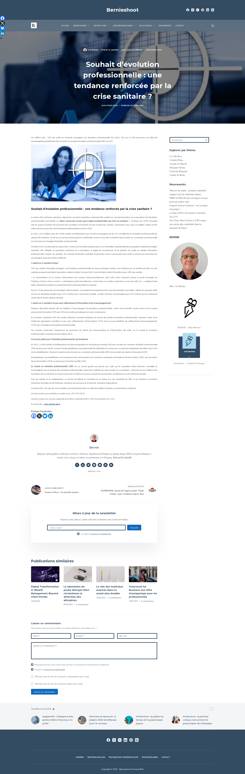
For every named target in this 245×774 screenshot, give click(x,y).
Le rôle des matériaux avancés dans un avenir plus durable (109, 590)
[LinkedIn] (207, 10)
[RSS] (212, 10)
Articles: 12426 (94, 471)
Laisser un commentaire (44, 691)
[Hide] (1, 38)
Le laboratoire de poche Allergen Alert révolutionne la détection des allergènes (76, 593)
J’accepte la (96, 534)
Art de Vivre (99, 25)
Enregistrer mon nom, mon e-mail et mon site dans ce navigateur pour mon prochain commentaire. (72, 664)
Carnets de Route (177, 174)
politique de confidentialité (100, 534)
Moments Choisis (177, 167)
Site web (123, 635)
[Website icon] (88, 465)
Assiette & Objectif (178, 163)
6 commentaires (82, 604)
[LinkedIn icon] (83, 465)
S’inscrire (134, 527)
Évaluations (145, 25)
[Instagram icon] (100, 465)
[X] (39, 415)
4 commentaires (114, 597)
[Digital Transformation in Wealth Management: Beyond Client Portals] (45, 574)
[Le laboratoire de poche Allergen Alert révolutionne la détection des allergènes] (78, 574)
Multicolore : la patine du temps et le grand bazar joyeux (150, 720)
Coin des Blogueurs (122, 25)
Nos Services (165, 25)
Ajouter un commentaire (45, 645)
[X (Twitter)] (192, 10)
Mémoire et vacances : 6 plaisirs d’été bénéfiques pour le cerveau (102, 720)
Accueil (65, 25)
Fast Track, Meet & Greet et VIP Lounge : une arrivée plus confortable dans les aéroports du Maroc (188, 224)
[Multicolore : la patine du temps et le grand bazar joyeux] (129, 720)
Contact (179, 25)
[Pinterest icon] (105, 465)
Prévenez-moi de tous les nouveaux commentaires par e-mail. (62, 676)
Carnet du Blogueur (178, 171)
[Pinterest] (202, 10)
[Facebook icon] (77, 465)
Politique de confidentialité (123, 757)
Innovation (156, 50)
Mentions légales (96, 757)
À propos (79, 757)
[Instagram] (197, 10)
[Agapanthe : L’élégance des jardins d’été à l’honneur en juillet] (35, 720)
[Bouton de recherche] (206, 140)
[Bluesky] (44, 415)
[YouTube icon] (111, 465)
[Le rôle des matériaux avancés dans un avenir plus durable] (110, 574)
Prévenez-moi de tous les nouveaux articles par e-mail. (59, 683)
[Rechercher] (213, 26)
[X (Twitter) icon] (94, 465)
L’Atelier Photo (176, 159)
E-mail (80, 635)
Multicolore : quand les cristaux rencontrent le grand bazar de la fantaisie (197, 720)
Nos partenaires (150, 757)
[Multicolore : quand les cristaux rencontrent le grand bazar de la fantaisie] (175, 720)
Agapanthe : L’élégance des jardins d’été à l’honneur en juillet (57, 720)
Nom (36, 635)
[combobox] (187, 140)
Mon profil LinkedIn (122, 457)
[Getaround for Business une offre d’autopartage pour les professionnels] (143, 574)
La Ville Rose (176, 156)
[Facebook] (187, 10)
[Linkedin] (50, 415)
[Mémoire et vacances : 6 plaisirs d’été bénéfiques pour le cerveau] (82, 720)
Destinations (79, 25)
